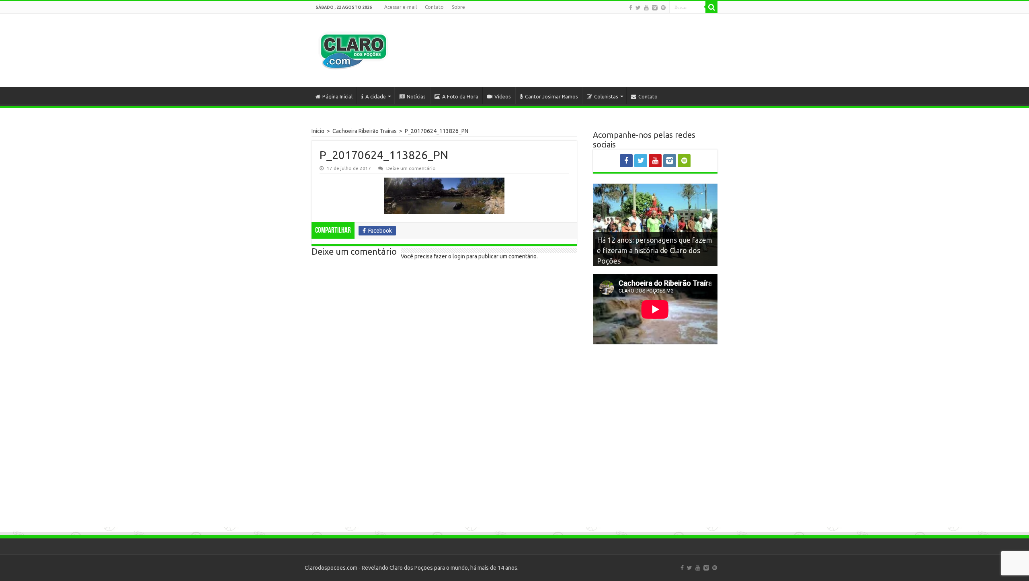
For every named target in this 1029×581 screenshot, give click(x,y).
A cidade (375, 96)
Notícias (416, 96)
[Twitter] (638, 7)
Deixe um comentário (411, 168)
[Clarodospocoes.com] (353, 50)
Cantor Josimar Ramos (551, 96)
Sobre (458, 7)
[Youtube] (646, 7)
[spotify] (663, 7)
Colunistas (606, 96)
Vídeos (502, 96)
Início (318, 131)
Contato (434, 7)
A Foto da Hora (460, 96)
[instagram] (654, 7)
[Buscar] (711, 7)
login (459, 256)
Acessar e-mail (400, 7)
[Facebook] (630, 7)
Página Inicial (337, 96)
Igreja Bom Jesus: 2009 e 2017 (645, 261)
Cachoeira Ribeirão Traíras (364, 131)
